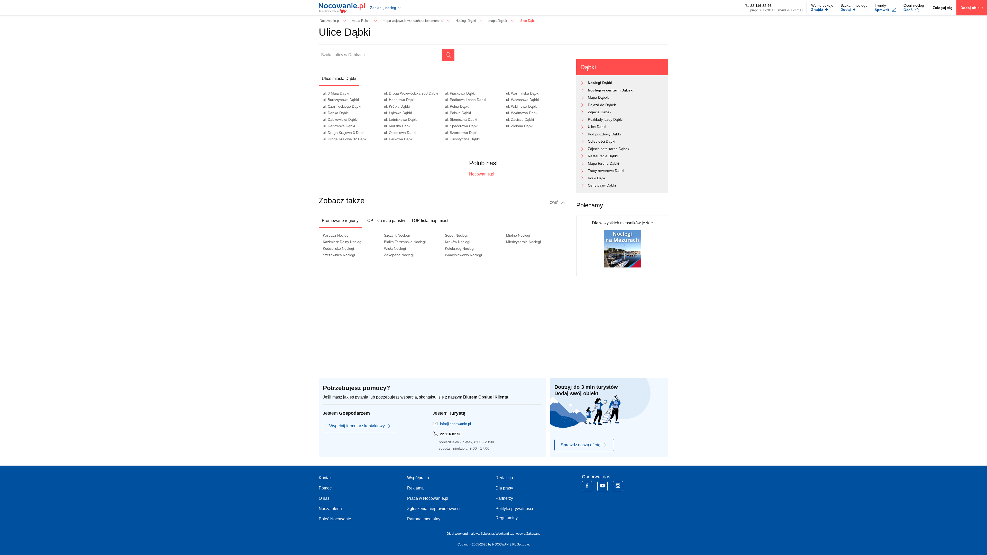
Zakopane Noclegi (399, 255)
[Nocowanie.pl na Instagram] (618, 486)
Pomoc (325, 488)
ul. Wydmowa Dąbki (522, 113)
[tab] (339, 78)
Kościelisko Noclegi (338, 248)
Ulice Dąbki (597, 127)
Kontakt (326, 478)
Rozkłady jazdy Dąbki (605, 119)
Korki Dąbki (597, 178)
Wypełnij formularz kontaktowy (357, 426)
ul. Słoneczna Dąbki (461, 119)
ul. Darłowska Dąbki (339, 126)
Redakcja (504, 478)
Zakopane (533, 533)
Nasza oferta (330, 508)
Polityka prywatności (514, 508)
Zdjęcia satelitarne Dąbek (608, 149)
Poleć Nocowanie (335, 519)
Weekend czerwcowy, (511, 533)
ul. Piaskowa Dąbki (460, 93)
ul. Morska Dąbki (397, 126)
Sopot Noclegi (456, 235)
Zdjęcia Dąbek (599, 112)
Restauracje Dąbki (603, 156)
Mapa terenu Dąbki (603, 163)
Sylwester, (488, 533)
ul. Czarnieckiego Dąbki (342, 106)
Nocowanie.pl (481, 174)
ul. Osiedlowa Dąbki (400, 133)
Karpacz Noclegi (336, 235)
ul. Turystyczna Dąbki (462, 139)
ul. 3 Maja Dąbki (336, 93)
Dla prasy (504, 488)
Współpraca (418, 478)
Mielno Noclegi (518, 235)
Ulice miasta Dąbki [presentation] (339, 78)
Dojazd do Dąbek (602, 105)
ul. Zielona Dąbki (519, 126)
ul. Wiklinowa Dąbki (521, 106)
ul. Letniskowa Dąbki (400, 119)
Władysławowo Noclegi (463, 255)
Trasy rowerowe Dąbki (606, 171)
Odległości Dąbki (601, 141)
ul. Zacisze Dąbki (520, 119)
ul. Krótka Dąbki (397, 106)
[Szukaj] (448, 55)
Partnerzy (504, 498)
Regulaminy (507, 518)
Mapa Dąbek (598, 97)
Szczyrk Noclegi (397, 235)
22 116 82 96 (761, 6)
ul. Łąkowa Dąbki (398, 113)
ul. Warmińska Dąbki (522, 93)
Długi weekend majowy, (464, 533)
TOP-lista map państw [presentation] (385, 220)
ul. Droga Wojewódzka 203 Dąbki (411, 93)
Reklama (415, 488)
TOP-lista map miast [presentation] (429, 220)
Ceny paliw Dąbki (602, 185)
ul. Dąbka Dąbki (336, 113)
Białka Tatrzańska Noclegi (405, 242)
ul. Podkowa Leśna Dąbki (465, 100)
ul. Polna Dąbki (457, 106)
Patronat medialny (423, 519)
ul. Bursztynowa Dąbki (341, 100)
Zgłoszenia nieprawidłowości (433, 508)
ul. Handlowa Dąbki (399, 100)
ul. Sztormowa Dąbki (461, 133)
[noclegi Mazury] (622, 248)
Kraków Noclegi (457, 242)
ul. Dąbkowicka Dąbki (340, 119)
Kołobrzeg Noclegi (459, 248)
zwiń (555, 202)
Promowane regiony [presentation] (340, 220)
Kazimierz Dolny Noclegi (342, 242)
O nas (324, 498)
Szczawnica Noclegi (339, 255)
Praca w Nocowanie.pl (427, 498)
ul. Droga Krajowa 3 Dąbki (344, 133)
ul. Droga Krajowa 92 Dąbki (345, 139)
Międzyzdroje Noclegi (523, 242)
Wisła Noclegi (395, 248)
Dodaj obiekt (972, 8)
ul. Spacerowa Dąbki (461, 126)
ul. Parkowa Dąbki (398, 139)
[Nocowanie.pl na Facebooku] (587, 486)
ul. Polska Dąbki (458, 113)
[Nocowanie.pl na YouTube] (602, 486)
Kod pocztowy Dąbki (604, 134)
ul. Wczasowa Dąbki (522, 100)
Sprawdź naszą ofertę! (581, 445)
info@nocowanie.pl (455, 424)
